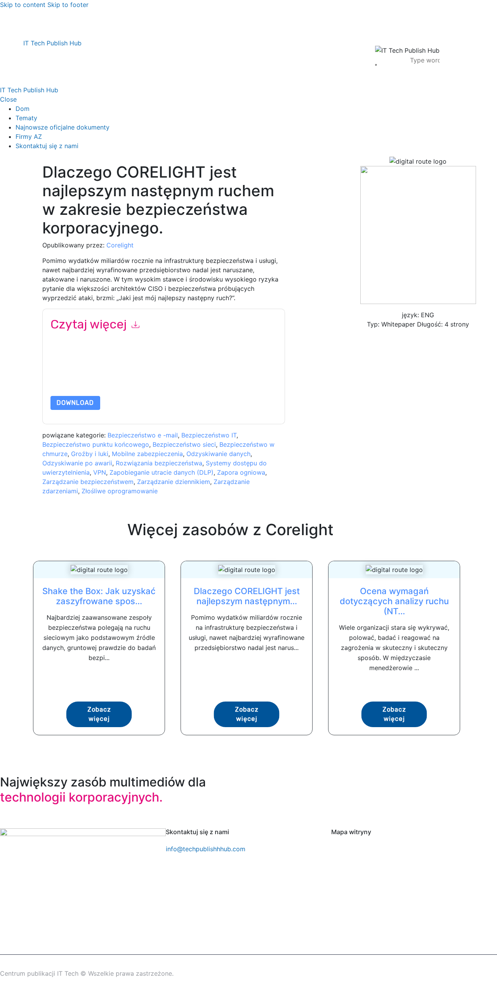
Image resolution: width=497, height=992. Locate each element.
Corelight (120, 245)
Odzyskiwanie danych (218, 454)
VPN (99, 472)
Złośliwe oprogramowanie (120, 491)
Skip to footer (68, 5)
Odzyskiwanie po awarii (77, 463)
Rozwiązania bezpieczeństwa (159, 463)
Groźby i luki (89, 454)
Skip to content (22, 5)
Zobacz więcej (99, 714)
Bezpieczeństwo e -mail (143, 435)
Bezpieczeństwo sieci (184, 444)
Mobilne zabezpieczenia (147, 454)
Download (75, 402)
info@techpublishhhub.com (205, 849)
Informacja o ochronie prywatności (149, 377)
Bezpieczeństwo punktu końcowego (95, 444)
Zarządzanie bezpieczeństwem (88, 482)
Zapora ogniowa (241, 472)
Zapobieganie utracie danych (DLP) (161, 472)
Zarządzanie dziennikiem (173, 482)
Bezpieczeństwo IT (208, 435)
